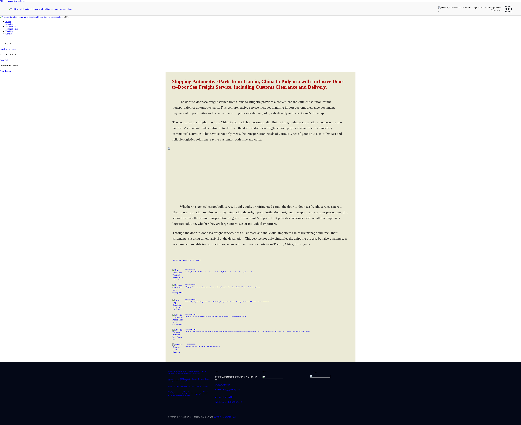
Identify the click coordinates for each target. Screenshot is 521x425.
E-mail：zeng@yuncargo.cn (227, 389)
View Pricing (5, 71)
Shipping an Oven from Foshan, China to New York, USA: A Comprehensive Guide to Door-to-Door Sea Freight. (187, 372)
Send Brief (4, 60)
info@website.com (8, 49)
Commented (188, 260)
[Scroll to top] (513, 411)
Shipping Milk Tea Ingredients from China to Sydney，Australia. (188, 386)
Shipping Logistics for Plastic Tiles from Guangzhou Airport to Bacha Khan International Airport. (216, 316)
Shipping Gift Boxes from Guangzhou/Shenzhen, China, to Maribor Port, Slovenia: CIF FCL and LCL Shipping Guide (222, 287)
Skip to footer (19, 1)
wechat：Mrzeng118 (224, 397)
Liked (198, 260)
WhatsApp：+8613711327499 (228, 402)
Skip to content (6, 1)
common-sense (190, 269)
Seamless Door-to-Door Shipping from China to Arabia (202, 346)
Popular (177, 260)
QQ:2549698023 (222, 385)
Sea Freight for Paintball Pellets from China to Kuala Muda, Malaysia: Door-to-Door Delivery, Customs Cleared (220, 272)
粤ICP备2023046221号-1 (225, 417)
